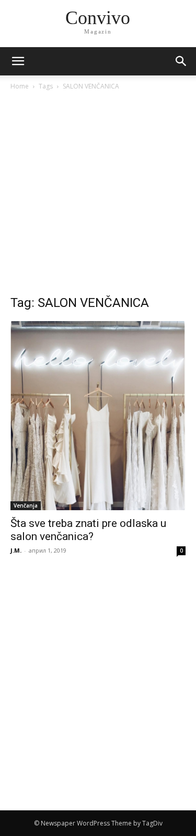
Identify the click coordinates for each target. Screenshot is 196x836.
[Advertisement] (98, 195)
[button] (181, 61)
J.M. (15, 550)
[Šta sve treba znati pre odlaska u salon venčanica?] (98, 415)
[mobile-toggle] (17, 61)
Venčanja (26, 505)
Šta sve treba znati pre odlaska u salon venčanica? (88, 530)
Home (19, 86)
